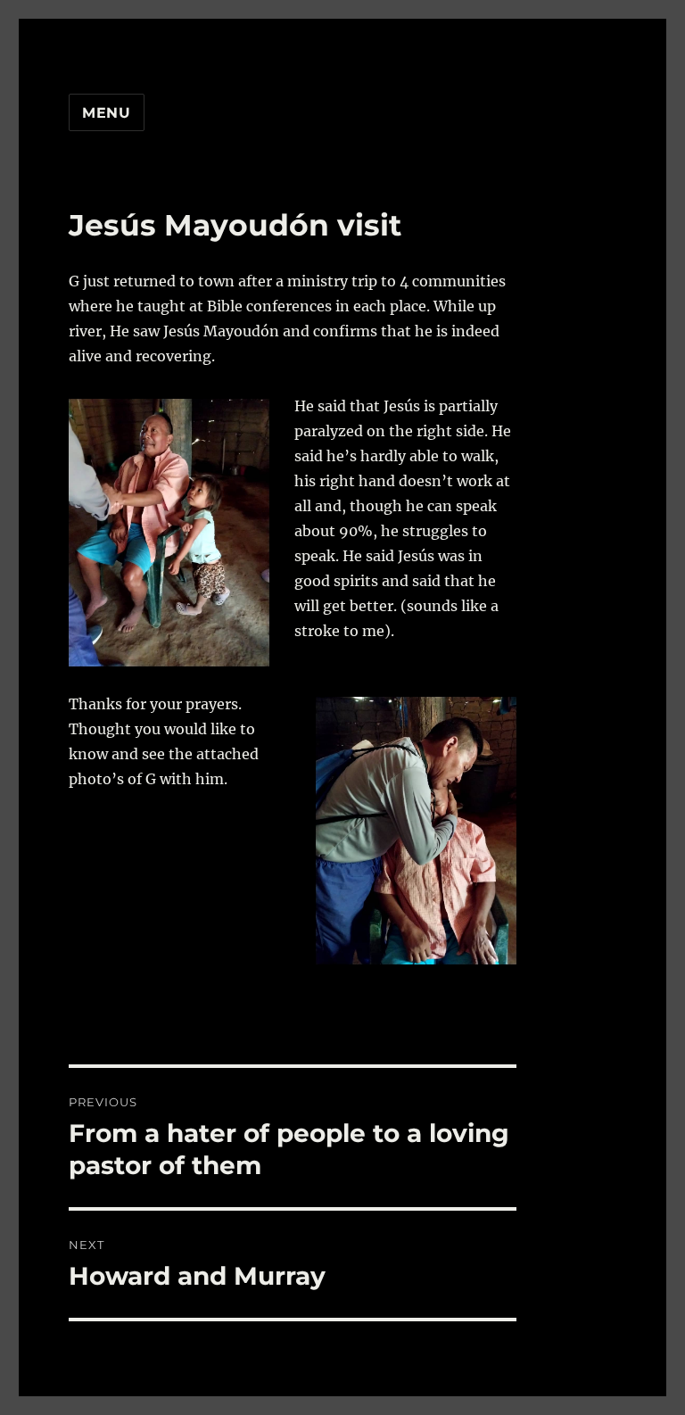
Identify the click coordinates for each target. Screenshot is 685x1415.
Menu (106, 112)
